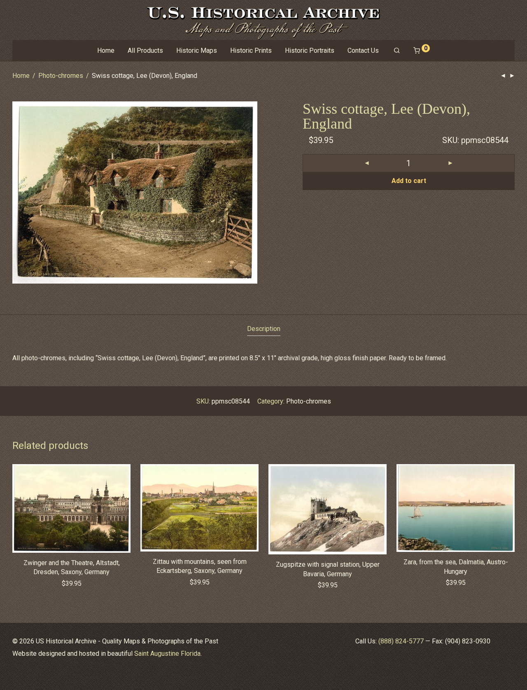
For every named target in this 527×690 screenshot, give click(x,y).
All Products (145, 50)
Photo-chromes (60, 76)
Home (105, 50)
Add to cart (409, 181)
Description (263, 329)
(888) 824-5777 (401, 641)
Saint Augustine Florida (167, 653)
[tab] (263, 329)
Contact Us (363, 50)
